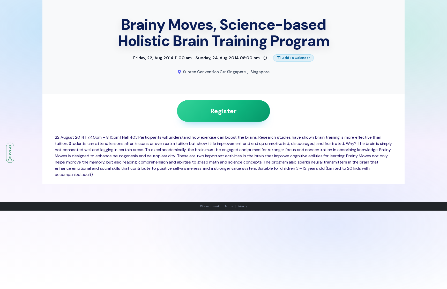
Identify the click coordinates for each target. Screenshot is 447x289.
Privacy (242, 206)
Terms (229, 206)
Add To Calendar (295, 58)
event (212, 206)
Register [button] (223, 111)
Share (10, 150)
